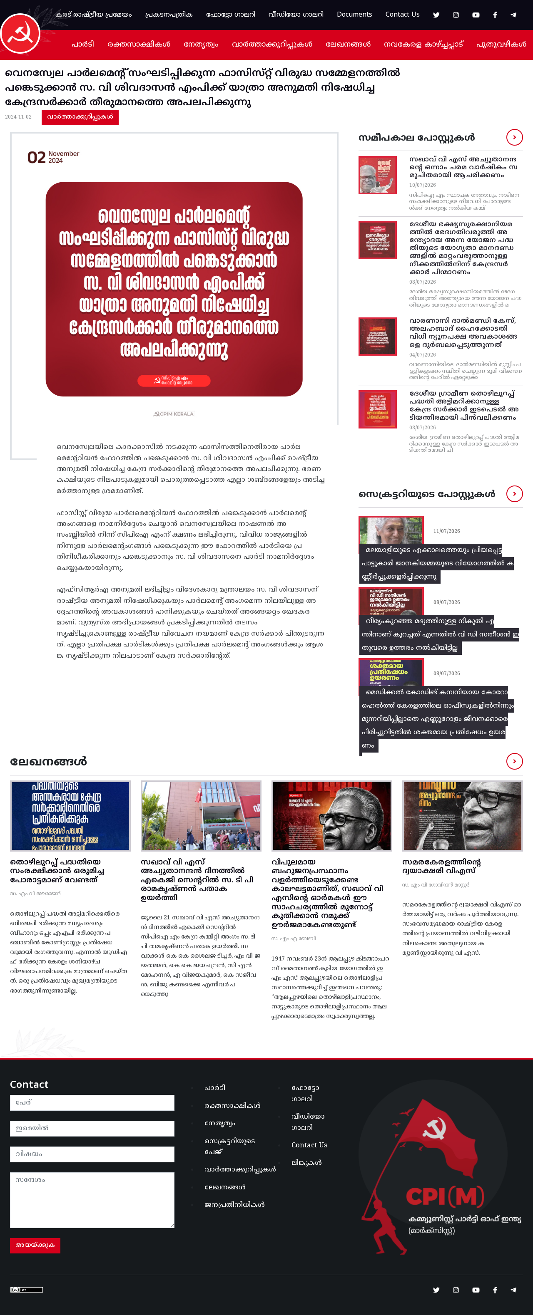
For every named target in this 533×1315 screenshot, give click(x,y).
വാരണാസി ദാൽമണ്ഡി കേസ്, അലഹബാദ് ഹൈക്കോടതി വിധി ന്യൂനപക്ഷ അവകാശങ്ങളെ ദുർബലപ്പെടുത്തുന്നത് (463, 333)
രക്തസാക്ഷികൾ (138, 45)
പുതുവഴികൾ (501, 45)
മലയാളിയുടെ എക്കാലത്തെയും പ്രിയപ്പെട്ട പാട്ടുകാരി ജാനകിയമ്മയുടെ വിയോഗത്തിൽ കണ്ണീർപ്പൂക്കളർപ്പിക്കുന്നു (438, 563)
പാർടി (83, 45)
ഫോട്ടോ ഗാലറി (230, 15)
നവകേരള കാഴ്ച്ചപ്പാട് (423, 45)
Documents (354, 15)
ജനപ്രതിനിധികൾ (233, 1205)
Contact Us (403, 15)
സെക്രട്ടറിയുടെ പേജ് (229, 1147)
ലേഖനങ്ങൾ (348, 45)
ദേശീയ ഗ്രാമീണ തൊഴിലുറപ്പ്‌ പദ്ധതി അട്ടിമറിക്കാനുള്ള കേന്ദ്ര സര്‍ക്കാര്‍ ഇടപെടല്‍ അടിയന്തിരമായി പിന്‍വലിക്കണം (464, 406)
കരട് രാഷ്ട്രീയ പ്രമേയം (93, 15)
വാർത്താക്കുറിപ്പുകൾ (272, 45)
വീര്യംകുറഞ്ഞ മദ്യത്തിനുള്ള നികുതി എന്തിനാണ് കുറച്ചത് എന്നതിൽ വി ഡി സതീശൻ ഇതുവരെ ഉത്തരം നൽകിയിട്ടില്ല (440, 634)
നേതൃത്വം (201, 45)
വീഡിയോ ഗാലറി (296, 15)
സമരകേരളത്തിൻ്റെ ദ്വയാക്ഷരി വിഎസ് (441, 867)
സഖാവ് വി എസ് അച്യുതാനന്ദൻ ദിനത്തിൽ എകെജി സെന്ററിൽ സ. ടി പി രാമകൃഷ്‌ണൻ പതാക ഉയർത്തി (197, 880)
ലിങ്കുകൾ (306, 1163)
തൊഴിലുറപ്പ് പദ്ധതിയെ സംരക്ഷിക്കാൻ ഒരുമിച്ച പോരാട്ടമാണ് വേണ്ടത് (57, 871)
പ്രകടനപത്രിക (169, 15)
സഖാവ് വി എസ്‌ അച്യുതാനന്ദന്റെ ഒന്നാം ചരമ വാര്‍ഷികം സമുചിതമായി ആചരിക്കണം (463, 168)
